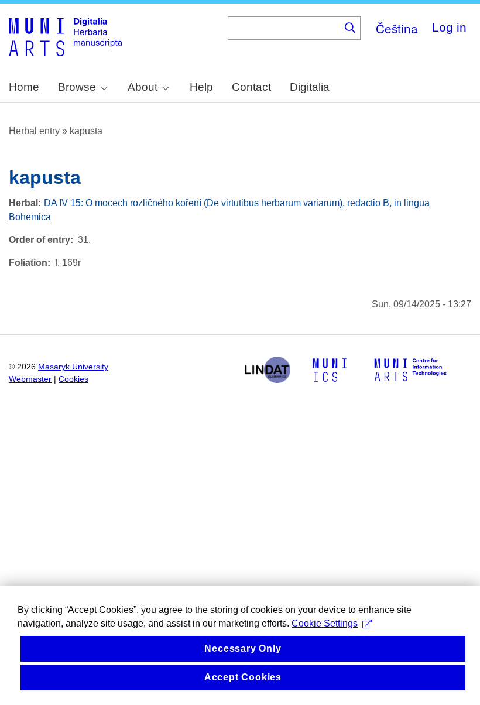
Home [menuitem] (24, 87)
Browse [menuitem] (77, 87)
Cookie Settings (325, 623)
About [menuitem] (142, 87)
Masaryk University (73, 366)
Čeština (397, 28)
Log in (449, 27)
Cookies (73, 379)
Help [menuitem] (201, 87)
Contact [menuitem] (251, 87)
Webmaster (30, 379)
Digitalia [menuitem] (310, 87)
